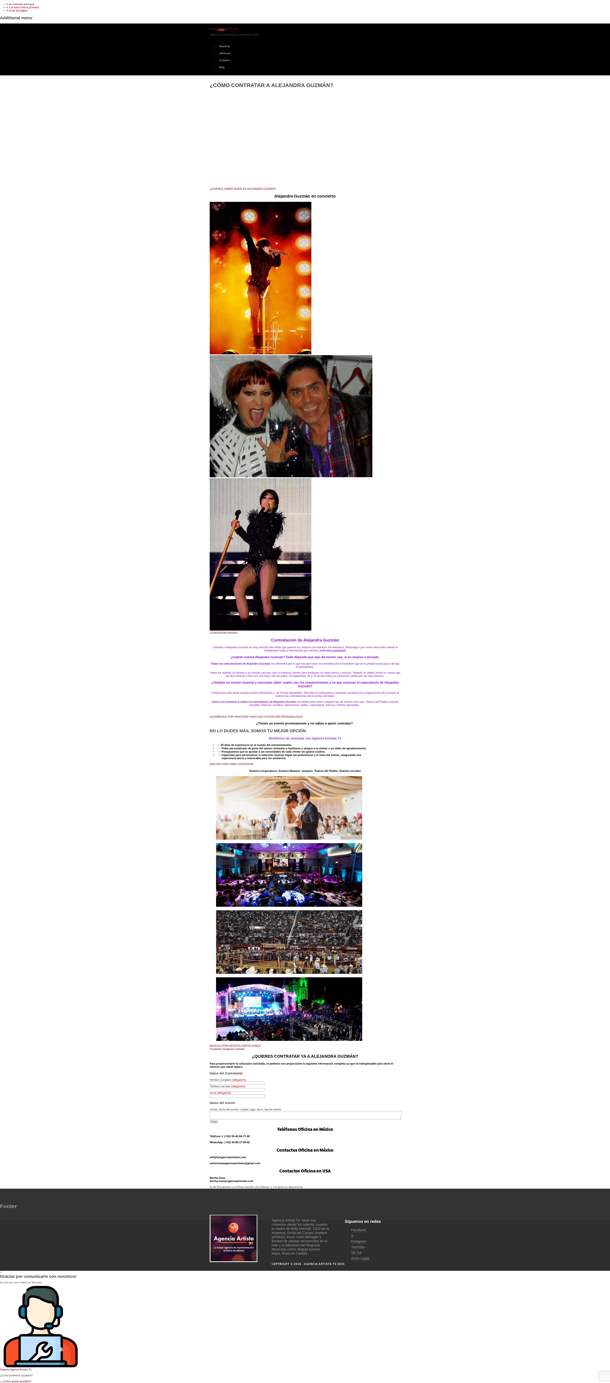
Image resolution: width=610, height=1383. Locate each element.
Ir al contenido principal (20, 4)
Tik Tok (356, 1253)
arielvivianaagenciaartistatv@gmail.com (235, 1163)
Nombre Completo (228, 1079)
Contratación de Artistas (224, 28)
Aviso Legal (360, 1258)
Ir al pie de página (16, 10)
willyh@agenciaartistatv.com (228, 1157)
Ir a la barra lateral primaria (22, 7)
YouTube (358, 1247)
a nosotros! (338, 650)
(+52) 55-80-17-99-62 (237, 1142)
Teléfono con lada (227, 1086)
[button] (305, 1328)
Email (220, 1092)
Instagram (358, 1241)
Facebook (358, 1230)
